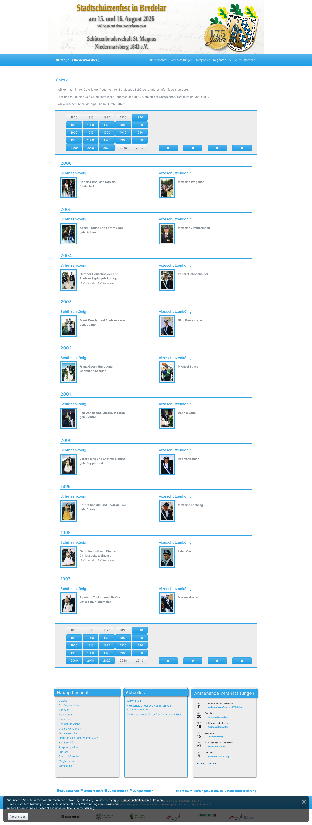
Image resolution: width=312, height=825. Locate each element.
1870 (107, 125)
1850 (74, 125)
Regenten (219, 60)
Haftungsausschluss (208, 791)
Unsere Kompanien (70, 728)
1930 (123, 132)
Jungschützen (117, 791)
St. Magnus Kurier (69, 705)
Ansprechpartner (69, 747)
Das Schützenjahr (69, 723)
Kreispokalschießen (218, 727)
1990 (139, 140)
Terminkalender (68, 733)
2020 (106, 147)
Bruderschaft (159, 60)
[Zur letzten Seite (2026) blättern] (242, 148)
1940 (139, 132)
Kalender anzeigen (206, 763)
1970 (107, 140)
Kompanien (202, 60)
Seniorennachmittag (218, 756)
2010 (90, 147)
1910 (90, 132)
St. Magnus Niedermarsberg (77, 60)
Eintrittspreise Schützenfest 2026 (78, 737)
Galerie (63, 700)
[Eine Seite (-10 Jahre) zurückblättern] (192, 148)
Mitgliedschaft (67, 761)
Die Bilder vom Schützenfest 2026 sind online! (154, 714)
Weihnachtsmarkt (217, 746)
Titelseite (64, 709)
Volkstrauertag (216, 736)
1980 (123, 140)
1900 (74, 132)
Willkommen (134, 700)
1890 (139, 125)
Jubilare (63, 751)
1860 (90, 125)
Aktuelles (235, 60)
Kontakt (249, 60)
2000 (74, 147)
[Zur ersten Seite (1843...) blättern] (168, 148)
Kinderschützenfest (218, 717)
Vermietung (65, 765)
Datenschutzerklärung (240, 791)
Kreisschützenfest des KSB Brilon (225, 707)
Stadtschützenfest (70, 756)
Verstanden (18, 816)
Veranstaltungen (181, 60)
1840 (139, 117)
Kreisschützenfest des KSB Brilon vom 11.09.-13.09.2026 (149, 707)
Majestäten (65, 714)
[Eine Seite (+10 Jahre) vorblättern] (217, 148)
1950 (74, 140)
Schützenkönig (68, 742)
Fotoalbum (65, 719)
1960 (90, 140)
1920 (106, 132)
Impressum (184, 791)
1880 (123, 125)
